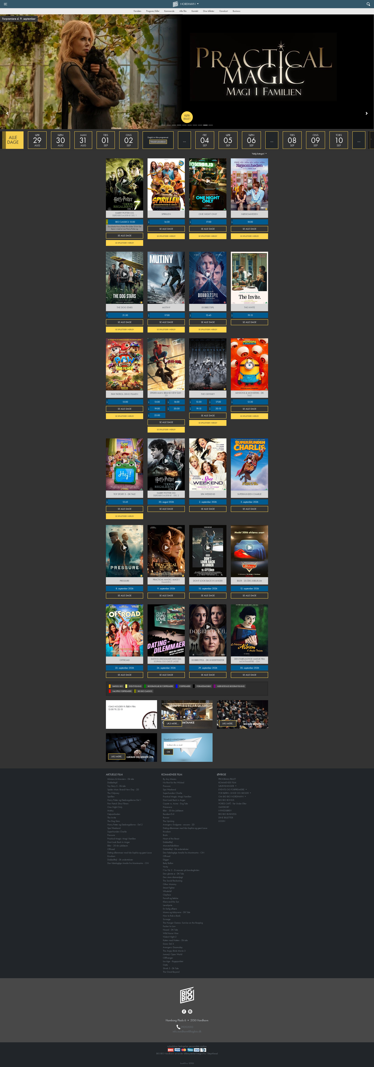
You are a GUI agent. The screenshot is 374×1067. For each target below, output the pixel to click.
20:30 (173, 408)
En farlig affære (170, 908)
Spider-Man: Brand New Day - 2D (123, 789)
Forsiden (137, 11)
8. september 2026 (124, 588)
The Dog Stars (113, 821)
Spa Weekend (113, 828)
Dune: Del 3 (168, 943)
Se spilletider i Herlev (124, 243)
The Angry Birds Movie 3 (174, 950)
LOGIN (221, 821)
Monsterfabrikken (171, 845)
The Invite (111, 817)
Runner (166, 817)
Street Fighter (169, 887)
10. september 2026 (207, 588)
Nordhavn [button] (188, 4)
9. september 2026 (166, 588)
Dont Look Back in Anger (118, 842)
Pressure (111, 835)
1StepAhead (212, 1053)
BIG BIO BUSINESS (227, 814)
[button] (7, 113)
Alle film (183, 11)
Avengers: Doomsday (172, 947)
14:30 (159, 221)
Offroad (111, 849)
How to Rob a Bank (171, 915)
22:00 (154, 415)
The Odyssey (113, 793)
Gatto (165, 964)
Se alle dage (124, 235)
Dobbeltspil (112, 782)
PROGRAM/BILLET (227, 779)
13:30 (195, 401)
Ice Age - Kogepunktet (173, 961)
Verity (165, 866)
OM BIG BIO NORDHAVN (231, 796)
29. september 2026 (207, 667)
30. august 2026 (166, 501)
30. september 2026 (249, 667)
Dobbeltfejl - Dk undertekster (120, 859)
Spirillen (111, 796)
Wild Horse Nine (170, 933)
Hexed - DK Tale (170, 929)
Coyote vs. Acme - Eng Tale (175, 803)
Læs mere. (227, 723)
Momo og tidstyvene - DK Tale (176, 912)
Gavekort (223, 11)
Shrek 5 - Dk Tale (171, 968)
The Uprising (168, 821)
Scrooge (166, 919)
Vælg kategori (258, 153)
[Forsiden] (176, 4)
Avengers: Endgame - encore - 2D (178, 824)
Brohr (165, 835)
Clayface (167, 894)
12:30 (242, 401)
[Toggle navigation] (368, 4)
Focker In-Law (169, 926)
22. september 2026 (124, 667)
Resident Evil (168, 814)
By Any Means (169, 779)
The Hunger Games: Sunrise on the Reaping (183, 922)
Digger (166, 859)
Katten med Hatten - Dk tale (175, 940)
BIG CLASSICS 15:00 (120, 221)
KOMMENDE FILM (227, 782)
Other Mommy (169, 884)
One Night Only (114, 807)
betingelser (183, 1046)
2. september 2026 (208, 501)
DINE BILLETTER (225, 817)
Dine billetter (208, 11)
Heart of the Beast (171, 838)
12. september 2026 (249, 588)
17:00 (200, 221)
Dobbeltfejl (168, 842)
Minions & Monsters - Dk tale (120, 779)
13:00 (154, 401)
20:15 (215, 408)
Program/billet (152, 11)
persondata (194, 1046)
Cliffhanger (168, 957)
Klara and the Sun (171, 901)
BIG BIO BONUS (226, 800)
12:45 (200, 315)
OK (168, 751)
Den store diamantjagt (173, 877)
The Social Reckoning (172, 880)
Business (236, 11)
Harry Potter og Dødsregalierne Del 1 (124, 800)
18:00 (242, 221)
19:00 (154, 408)
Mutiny (110, 810)
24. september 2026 (166, 667)
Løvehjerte (167, 905)
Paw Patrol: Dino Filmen (118, 803)
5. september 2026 (249, 501)
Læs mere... (173, 723)
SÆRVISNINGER (226, 786)
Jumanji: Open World (172, 954)
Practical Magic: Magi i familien (121, 838)
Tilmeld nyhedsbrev (158, 141)
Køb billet (187, 117)
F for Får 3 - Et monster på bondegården (181, 870)
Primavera (167, 807)
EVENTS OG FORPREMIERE (231, 789)
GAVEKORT (223, 807)
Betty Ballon (168, 863)
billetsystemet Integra (193, 1053)
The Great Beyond (171, 971)
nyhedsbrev (172, 1046)
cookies (203, 1046)
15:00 (117, 401)
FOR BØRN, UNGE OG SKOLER (233, 793)
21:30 (117, 315)
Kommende (169, 11)
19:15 (242, 315)
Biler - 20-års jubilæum (117, 845)
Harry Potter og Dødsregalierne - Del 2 (125, 824)
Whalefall (167, 891)
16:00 (173, 401)
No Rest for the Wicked (173, 782)
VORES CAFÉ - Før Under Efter (232, 803)
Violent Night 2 (169, 936)
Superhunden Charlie (117, 831)
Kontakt (195, 11)
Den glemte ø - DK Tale (173, 873)
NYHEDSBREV (225, 810)
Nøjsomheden (113, 814)
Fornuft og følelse (170, 898)
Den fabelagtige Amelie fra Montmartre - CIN (128, 863)
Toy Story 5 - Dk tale (116, 786)
